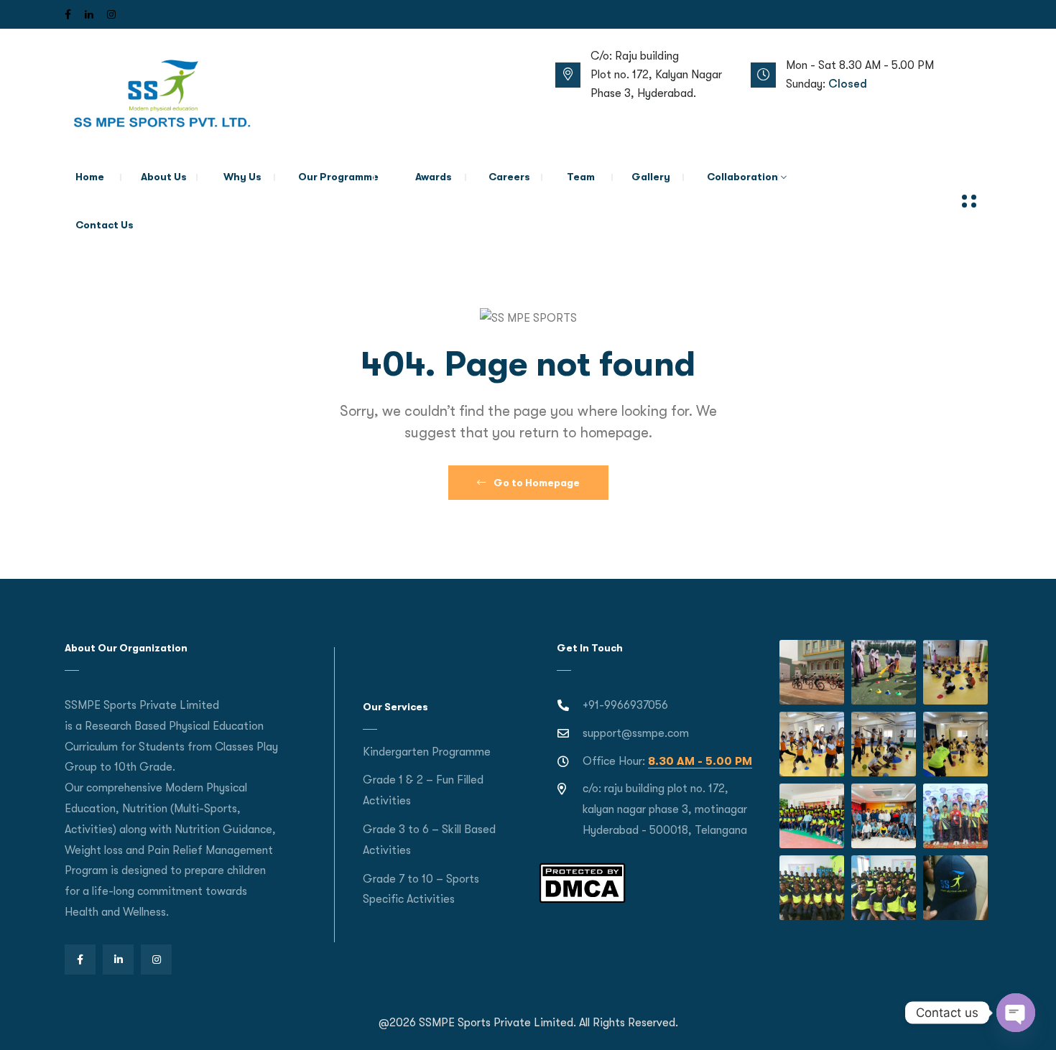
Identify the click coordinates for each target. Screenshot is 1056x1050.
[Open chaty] (1015, 1012)
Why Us (242, 176)
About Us (164, 176)
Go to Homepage (535, 482)
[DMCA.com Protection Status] (582, 881)
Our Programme (338, 176)
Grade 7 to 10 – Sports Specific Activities (421, 889)
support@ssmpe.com (636, 733)
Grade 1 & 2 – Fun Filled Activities (423, 790)
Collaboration (742, 176)
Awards (433, 176)
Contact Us (104, 225)
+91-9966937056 (625, 705)
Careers (509, 176)
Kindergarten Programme (427, 751)
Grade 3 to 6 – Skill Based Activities (429, 840)
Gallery (650, 176)
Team (581, 176)
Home (89, 176)
